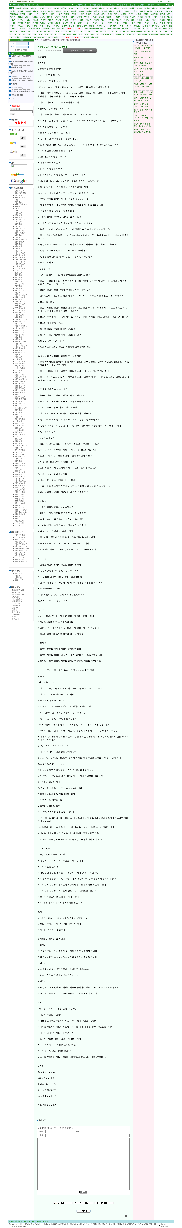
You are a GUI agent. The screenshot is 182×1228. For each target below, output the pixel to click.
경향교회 (18, 208)
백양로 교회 (19, 293)
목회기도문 (19, 580)
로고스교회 (19, 539)
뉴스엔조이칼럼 (18, 594)
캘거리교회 (19, 494)
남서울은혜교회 (21, 240)
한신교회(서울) (21, 512)
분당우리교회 (20, 313)
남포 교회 (18, 244)
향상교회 (18, 519)
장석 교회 (18, 459)
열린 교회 (18, 406)
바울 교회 (18, 288)
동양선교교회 (20, 537)
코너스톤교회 (20, 555)
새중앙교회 (19, 335)
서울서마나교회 (21, 344)
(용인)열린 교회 (21, 408)
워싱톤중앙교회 (21, 551)
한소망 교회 (19, 507)
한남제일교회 (20, 503)
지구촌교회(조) (21, 481)
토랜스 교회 (19, 557)
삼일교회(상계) (21, 319)
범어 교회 (18, 299)
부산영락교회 (20, 304)
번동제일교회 (20, 297)
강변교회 (18, 200)
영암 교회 (18, 415)
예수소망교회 (20, 419)
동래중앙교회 (20, 268)
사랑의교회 (19, 315)
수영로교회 (19, 366)
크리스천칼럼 (17, 603)
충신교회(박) (20, 488)
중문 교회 (18, 474)
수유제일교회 (20, 368)
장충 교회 (18, 461)
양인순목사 (16, 612)
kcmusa (17, 564)
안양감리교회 (20, 392)
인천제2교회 (20, 454)
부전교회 (18, 306)
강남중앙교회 (20, 197)
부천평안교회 (20, 310)
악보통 (17, 576)
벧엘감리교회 (20, 302)
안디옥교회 (19, 383)
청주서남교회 (20, 483)
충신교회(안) (20, 490)
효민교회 (18, 525)
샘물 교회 (18, 337)
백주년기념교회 (21, 295)
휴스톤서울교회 (21, 562)
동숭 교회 (18, 271)
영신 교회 (18, 412)
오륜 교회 (18, 421)
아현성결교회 (20, 381)
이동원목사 (16, 614)
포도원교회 (19, 501)
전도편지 (14, 84)
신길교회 (18, 372)
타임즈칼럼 (16, 605)
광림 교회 (18, 215)
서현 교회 (18, 350)
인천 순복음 (19, 452)
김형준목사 (16, 610)
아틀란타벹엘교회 (22, 548)
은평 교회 (18, 443)
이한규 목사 (19, 448)
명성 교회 (18, 282)
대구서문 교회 (20, 259)
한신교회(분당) (21, 510)
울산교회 (18, 432)
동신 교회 (18, 273)
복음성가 (18, 574)
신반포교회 (19, 375)
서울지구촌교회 (21, 346)
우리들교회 (19, 430)
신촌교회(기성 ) (21, 377)
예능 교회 (18, 417)
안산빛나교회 (20, 388)
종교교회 (18, 470)
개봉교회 (18, 202)
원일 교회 (18, 439)
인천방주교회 (20, 450)
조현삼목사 (16, 617)
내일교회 (18, 248)
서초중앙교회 (20, 348)
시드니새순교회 (21, 546)
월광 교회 (18, 441)
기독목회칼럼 (17, 601)
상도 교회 (18, 324)
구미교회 (18, 222)
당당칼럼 (15, 597)
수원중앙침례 (20, 364)
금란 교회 (18, 224)
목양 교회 (18, 286)
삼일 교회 (18, 317)
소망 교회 (18, 359)
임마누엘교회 (20, 457)
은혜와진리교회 (21, 446)
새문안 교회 (19, 330)
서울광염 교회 (20, 341)
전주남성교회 (20, 463)
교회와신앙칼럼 (18, 590)
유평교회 (18, 437)
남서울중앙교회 (21, 242)
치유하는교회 (20, 492)
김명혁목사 (16, 608)
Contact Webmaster (164, 1225)
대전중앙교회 (20, 264)
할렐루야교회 (20, 514)
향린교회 (18, 516)
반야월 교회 (19, 290)
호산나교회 (19, 523)
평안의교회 (19, 496)
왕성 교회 (18, 428)
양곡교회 (18, 395)
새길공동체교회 (21, 326)
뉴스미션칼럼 (17, 592)
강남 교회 (18, 195)
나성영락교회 (20, 535)
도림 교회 (18, 266)
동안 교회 (18, 275)
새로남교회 (19, 328)
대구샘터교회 (20, 257)
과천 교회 (18, 213)
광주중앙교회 (20, 220)
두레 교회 (18, 277)
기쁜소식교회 (20, 229)
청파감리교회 (20, 485)
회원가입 (24, 50)
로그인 (17, 50)
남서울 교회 (19, 237)
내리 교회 (18, 246)
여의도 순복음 (20, 399)
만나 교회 (18, 279)
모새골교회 (19, 284)
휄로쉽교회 (19, 559)
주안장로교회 (20, 472)
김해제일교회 (20, 233)
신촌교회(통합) (21, 379)
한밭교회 (18, 505)
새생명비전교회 (21, 544)
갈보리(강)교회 (21, 193)
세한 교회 (18, 357)
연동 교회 (18, 401)
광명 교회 (18, 217)
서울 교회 (18, 339)
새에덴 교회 (19, 333)
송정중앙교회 (20, 361)
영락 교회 (18, 410)
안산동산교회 (20, 386)
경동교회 (18, 206)
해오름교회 (19, 521)
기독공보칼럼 (17, 599)
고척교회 (18, 211)
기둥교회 (18, 226)
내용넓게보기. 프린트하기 (81, 50)
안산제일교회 (20, 390)
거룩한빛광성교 (21, 204)
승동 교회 (18, 370)
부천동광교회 (20, 308)
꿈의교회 (18, 235)
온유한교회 (19, 426)
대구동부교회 (20, 253)
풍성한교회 (19, 499)
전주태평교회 (20, 465)
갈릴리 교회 (19, 191)
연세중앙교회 (20, 404)
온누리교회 (19, 423)
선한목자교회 (20, 353)
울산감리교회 (20, 434)
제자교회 (18, 468)
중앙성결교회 (20, 477)
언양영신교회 (20, 397)
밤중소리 (15, 619)
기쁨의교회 (19, 231)
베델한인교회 (20, 542)
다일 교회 (18, 251)
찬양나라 (18, 578)
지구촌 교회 (19, 479)
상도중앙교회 (20, 322)
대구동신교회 (20, 255)
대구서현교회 (20, 262)
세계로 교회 (19, 355)
